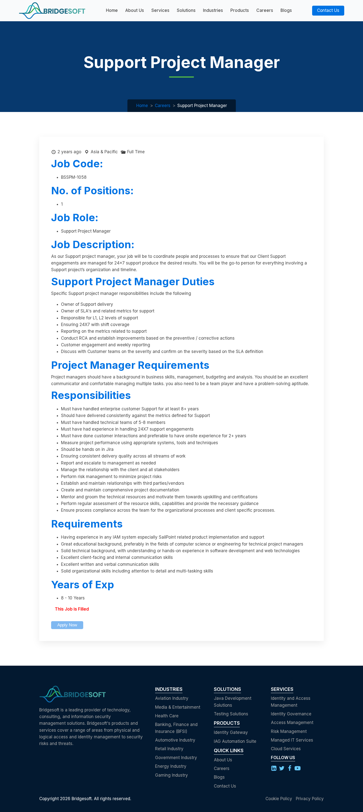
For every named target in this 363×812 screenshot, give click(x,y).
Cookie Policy (278, 798)
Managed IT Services (292, 740)
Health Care (167, 715)
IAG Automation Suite (235, 741)
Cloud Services (286, 748)
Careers (264, 10)
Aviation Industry (171, 698)
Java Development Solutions (232, 701)
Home (112, 10)
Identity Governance (291, 713)
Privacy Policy (310, 798)
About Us (134, 10)
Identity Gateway (231, 732)
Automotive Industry (175, 740)
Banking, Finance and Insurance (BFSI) (176, 728)
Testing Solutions (231, 713)
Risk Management (289, 731)
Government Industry (176, 757)
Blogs (286, 10)
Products (239, 10)
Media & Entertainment (177, 707)
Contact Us (328, 10)
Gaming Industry (171, 775)
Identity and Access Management (290, 701)
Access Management (292, 722)
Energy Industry (170, 766)
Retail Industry (169, 748)
